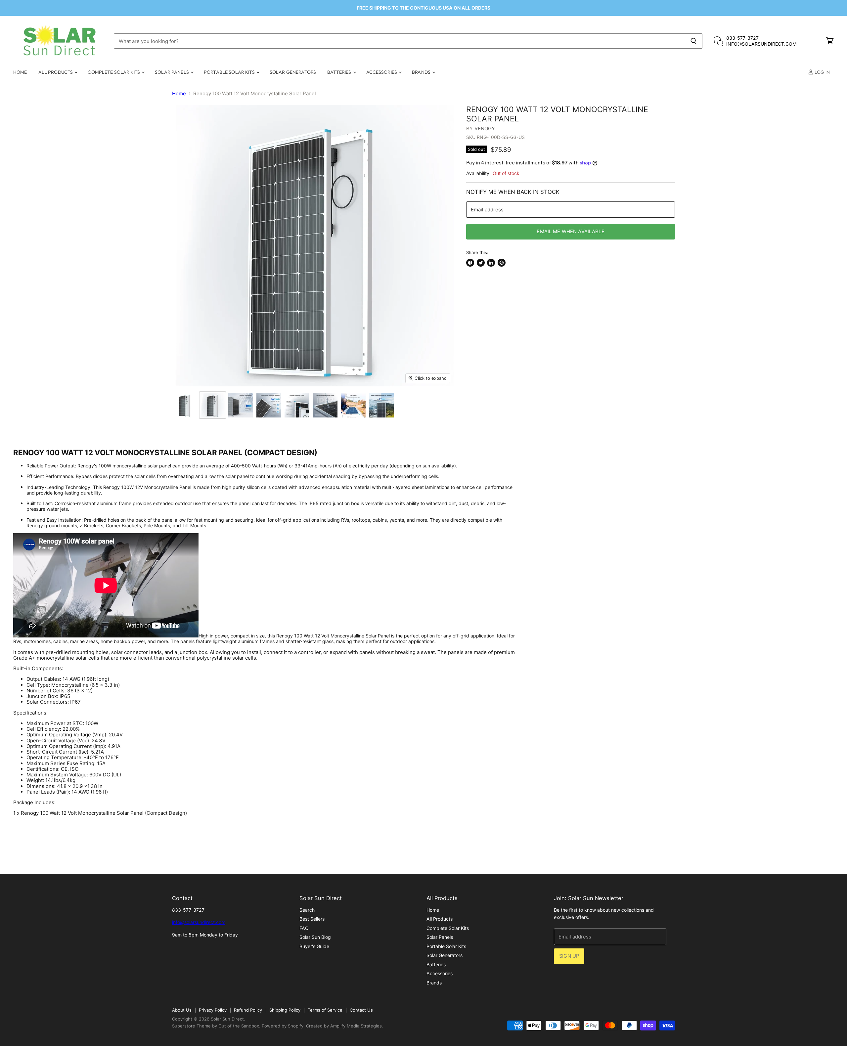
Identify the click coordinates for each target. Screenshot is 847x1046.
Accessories (382, 72)
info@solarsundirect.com (198, 922)
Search (307, 910)
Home (20, 72)
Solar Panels (172, 72)
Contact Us (361, 1010)
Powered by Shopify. (283, 1025)
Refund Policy (248, 1010)
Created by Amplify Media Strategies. (344, 1025)
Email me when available (570, 232)
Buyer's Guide (314, 946)
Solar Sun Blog (315, 937)
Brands (421, 72)
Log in (822, 72)
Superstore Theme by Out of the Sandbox (215, 1025)
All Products (56, 72)
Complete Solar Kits (114, 72)
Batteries (339, 72)
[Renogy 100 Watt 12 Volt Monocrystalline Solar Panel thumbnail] (184, 405)
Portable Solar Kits (230, 72)
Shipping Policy (284, 1010)
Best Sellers (312, 919)
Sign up (569, 956)
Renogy (484, 128)
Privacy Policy (213, 1010)
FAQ (304, 928)
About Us (182, 1010)
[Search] (693, 41)
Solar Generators (293, 72)
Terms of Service (325, 1010)
